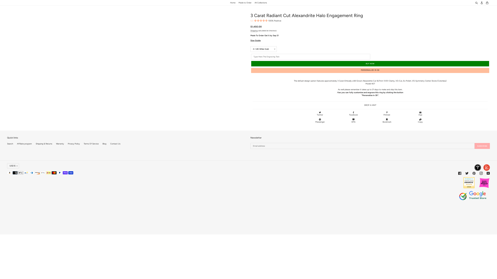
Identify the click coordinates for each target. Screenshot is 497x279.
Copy (420, 122)
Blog (104, 144)
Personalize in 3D (370, 70)
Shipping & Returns (44, 144)
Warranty (60, 144)
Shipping (254, 31)
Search (10, 144)
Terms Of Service (91, 144)
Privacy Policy (74, 144)
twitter (320, 115)
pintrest (386, 115)
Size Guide (255, 40)
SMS (353, 122)
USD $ (12, 166)
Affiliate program (24, 144)
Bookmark (387, 122)
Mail (420, 115)
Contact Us (115, 144)
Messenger (320, 122)
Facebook (353, 115)
